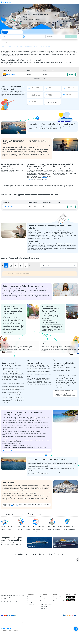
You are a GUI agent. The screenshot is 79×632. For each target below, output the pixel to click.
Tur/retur (12, 32)
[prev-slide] (2, 265)
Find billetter (71, 74)
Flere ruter (19, 32)
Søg (71, 36)
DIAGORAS (31, 545)
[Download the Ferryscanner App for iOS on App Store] (70, 597)
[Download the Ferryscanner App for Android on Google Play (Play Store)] (70, 600)
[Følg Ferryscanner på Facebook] (1, 601)
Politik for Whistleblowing (46, 604)
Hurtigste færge (28, 46)
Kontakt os (55, 598)
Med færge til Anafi (14, 505)
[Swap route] (24, 36)
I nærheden (47, 46)
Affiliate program (44, 600)
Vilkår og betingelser (45, 602)
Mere (53, 46)
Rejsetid (21, 46)
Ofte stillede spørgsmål (58, 600)
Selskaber (10, 46)
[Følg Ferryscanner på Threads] (16, 601)
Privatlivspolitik (43, 606)
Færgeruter (7, 42)
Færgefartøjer (30, 604)
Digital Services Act (44, 608)
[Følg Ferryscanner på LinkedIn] (10, 601)
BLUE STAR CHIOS (59, 545)
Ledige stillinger (43, 598)
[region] (39, 574)
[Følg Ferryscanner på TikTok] (7, 601)
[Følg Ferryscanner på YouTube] (13, 601)
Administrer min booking (58, 596)
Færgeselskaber (31, 602)
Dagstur (35, 46)
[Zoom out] (77, 560)
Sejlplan (16, 46)
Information (3, 46)
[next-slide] (29, 265)
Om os (41, 596)
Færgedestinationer (31, 600)
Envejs (5, 32)
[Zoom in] (77, 558)
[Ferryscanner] (6, 2)
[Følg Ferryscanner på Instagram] (4, 601)
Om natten (41, 46)
